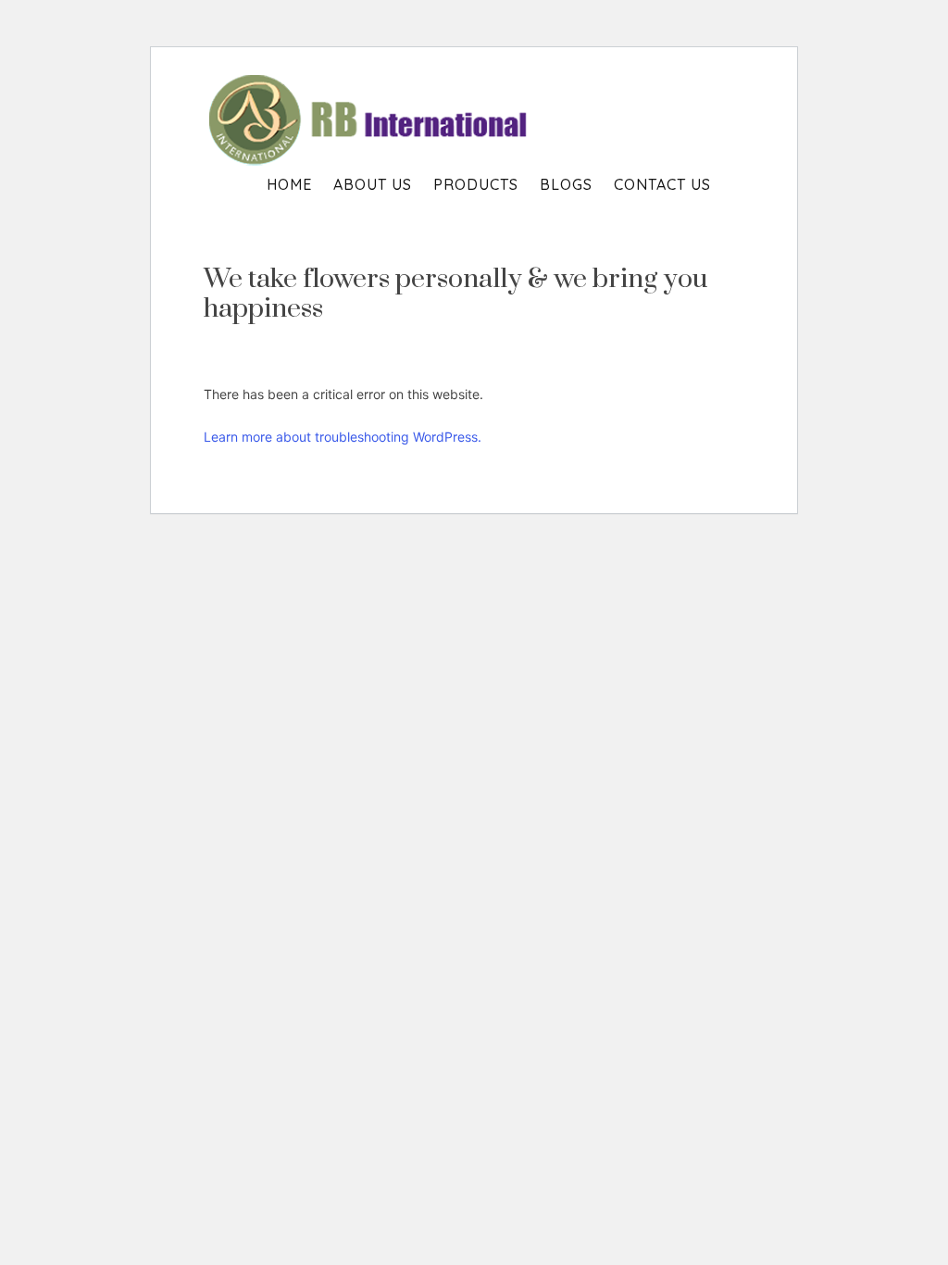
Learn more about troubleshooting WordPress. (342, 437)
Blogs (566, 184)
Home (289, 184)
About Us (372, 184)
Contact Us (662, 184)
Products (475, 184)
